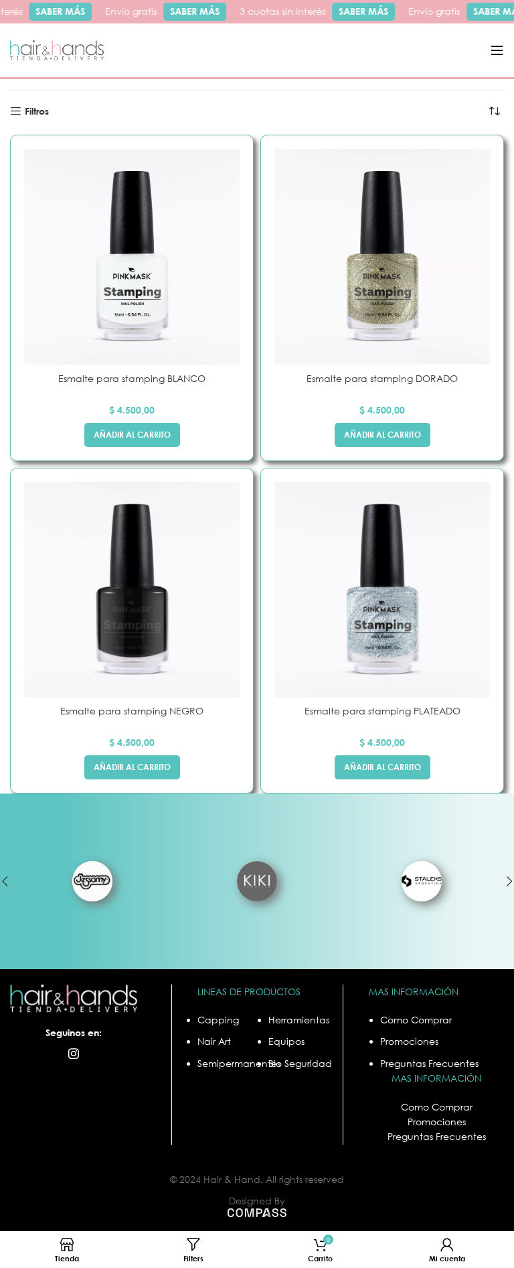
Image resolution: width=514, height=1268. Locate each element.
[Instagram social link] (73, 1053)
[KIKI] (257, 881)
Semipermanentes (238, 1063)
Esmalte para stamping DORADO (382, 378)
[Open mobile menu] (497, 50)
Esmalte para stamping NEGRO (131, 710)
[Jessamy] (92, 881)
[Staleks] (421, 881)
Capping (218, 1019)
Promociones (409, 1041)
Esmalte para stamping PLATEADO (382, 710)
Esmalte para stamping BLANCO (131, 378)
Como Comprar (416, 1019)
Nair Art (214, 1041)
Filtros (37, 111)
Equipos (286, 1041)
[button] (132, 435)
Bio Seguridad (300, 1063)
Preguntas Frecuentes (429, 1063)
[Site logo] (57, 49)
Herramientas (298, 1019)
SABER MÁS (55, 11)
